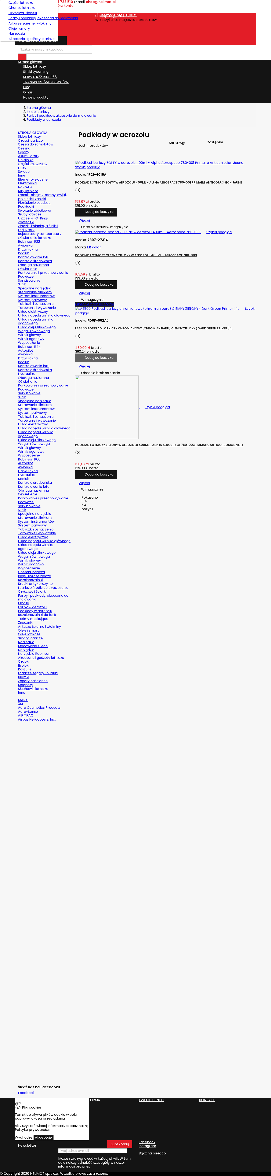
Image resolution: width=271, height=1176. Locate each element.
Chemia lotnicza (21, 7)
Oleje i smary (19, 28)
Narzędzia (16, 33)
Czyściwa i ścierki (22, 13)
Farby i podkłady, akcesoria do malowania (31, 18)
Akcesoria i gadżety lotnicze (31, 38)
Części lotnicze (20, 2)
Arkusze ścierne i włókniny (29, 23)
